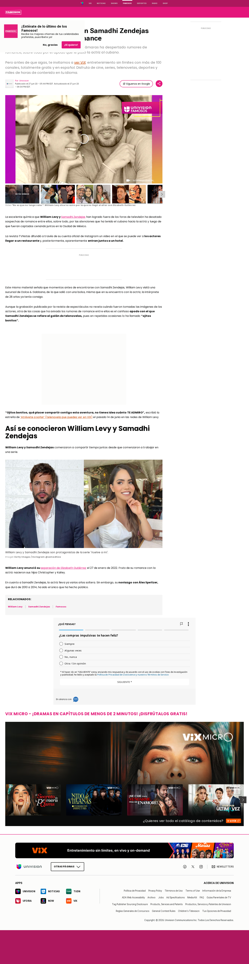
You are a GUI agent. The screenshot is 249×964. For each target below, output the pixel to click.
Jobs (161, 897)
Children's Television (189, 911)
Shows (114, 3)
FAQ (202, 897)
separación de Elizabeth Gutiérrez (63, 568)
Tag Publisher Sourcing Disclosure (130, 904)
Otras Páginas (64, 866)
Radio (154, 3)
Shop (165, 3)
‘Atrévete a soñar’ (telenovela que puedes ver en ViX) (56, 417)
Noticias (101, 3)
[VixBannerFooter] (124, 850)
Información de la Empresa (216, 890)
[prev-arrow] (3, 799)
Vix (90, 3)
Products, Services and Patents (166, 904)
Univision (24, 80)
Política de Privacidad (135, 890)
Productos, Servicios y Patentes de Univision (208, 904)
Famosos (127, 3)
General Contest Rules (163, 911)
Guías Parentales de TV (219, 897)
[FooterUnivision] (29, 866)
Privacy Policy (155, 890)
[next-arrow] (161, 194)
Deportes (142, 3)
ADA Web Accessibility (133, 897)
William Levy (15, 606)
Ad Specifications (175, 897)
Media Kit (192, 897)
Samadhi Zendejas (73, 217)
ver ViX (80, 62)
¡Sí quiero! (71, 45)
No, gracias (50, 45)
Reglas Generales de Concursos (132, 911)
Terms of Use (192, 890)
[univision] (13, 12)
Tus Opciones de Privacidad (216, 911)
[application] (83, 139)
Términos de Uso (174, 890)
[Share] (159, 83)
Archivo (151, 897)
